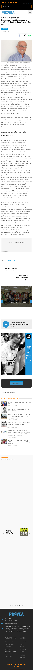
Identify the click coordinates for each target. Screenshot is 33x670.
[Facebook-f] (5, 2)
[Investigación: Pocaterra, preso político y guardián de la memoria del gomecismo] (4, 424)
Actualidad (4, 28)
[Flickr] (16, 2)
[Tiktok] (13, 2)
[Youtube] (11, 2)
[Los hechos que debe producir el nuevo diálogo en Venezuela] (4, 403)
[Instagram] (8, 2)
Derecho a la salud (12, 260)
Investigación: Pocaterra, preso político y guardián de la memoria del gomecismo (19, 424)
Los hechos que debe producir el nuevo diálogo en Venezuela (19, 403)
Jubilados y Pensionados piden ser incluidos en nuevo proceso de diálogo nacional (18, 441)
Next (31, 301)
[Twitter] (3, 2)
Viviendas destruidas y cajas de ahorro (18, 409)
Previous (2, 301)
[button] (30, 12)
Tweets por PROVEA (8, 392)
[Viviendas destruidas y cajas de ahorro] (4, 410)
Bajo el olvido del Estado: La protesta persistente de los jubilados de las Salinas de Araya (18, 416)
